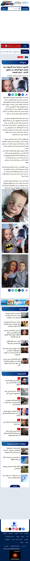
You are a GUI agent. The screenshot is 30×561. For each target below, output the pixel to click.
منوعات (20, 57)
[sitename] (14, 524)
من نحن (24, 546)
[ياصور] (26, 57)
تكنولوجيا (7, 539)
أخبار (21, 533)
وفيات (17, 536)
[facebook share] (22, 94)
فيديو (22, 536)
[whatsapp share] (16, 94)
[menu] (4, 8)
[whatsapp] (9, 94)
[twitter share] (19, 94)
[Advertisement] (15, 26)
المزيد (15, 486)
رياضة (26, 542)
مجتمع (11, 533)
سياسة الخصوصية (15, 546)
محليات (5, 533)
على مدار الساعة (10, 536)
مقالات (21, 542)
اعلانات (16, 533)
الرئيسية (25, 8)
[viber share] (12, 94)
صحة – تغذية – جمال (17, 539)
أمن (27, 536)
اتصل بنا (6, 546)
